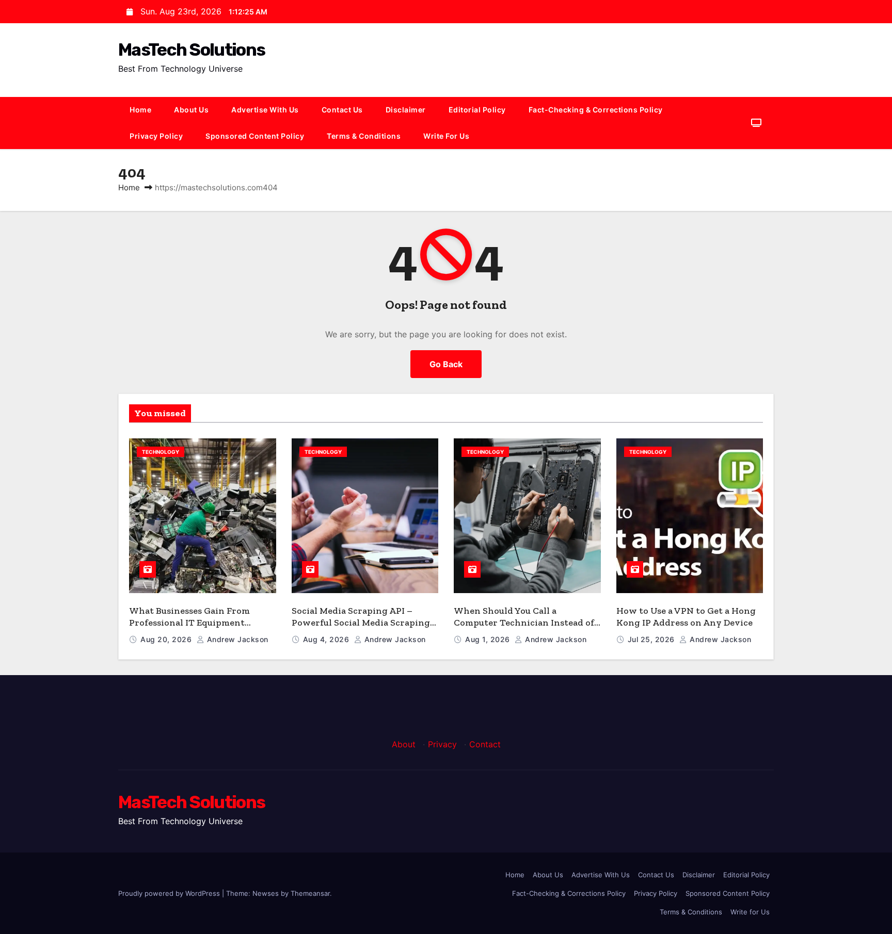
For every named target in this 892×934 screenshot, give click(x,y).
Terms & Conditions (364, 136)
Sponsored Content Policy (254, 136)
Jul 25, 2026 (652, 639)
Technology (160, 452)
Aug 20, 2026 (167, 639)
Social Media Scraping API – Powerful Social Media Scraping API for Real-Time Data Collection (364, 622)
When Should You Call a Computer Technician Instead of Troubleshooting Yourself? (524, 622)
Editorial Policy (477, 109)
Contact (485, 744)
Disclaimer (406, 109)
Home (140, 109)
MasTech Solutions (191, 49)
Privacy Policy (156, 136)
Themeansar (310, 893)
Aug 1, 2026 (488, 639)
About (404, 744)
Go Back (446, 364)
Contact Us (342, 109)
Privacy (442, 744)
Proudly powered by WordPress (170, 893)
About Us (191, 109)
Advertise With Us (265, 109)
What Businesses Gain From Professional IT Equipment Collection (189, 622)
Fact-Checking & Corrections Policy (596, 109)
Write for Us (446, 136)
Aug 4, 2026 (327, 639)
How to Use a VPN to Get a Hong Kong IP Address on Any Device (686, 616)
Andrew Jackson (236, 639)
